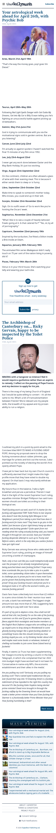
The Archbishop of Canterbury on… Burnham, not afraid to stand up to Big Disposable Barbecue (30, 750)
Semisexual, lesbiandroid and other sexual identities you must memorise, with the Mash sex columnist (30, 765)
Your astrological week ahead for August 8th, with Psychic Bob (30, 772)
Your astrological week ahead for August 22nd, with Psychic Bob (29, 731)
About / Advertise (28, 805)
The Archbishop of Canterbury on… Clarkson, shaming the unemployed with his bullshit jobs (29, 779)
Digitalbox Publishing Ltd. (31, 828)
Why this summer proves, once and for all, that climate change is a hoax (29, 757)
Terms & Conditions (28, 808)
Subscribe (25, 309)
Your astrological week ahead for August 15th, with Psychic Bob (31, 744)
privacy (35, 309)
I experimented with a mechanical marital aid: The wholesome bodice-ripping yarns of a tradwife (31, 791)
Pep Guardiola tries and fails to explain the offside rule (31, 738)
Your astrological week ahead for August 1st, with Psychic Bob (30, 785)
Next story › (47, 708)
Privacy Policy (28, 810)
